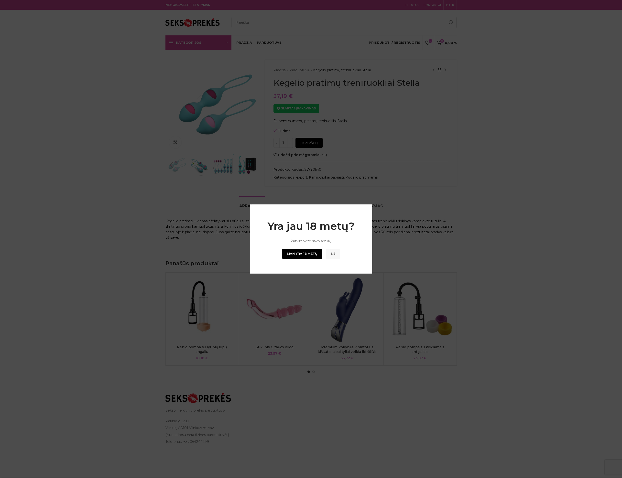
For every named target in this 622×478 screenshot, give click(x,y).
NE (333, 253)
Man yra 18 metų (302, 253)
